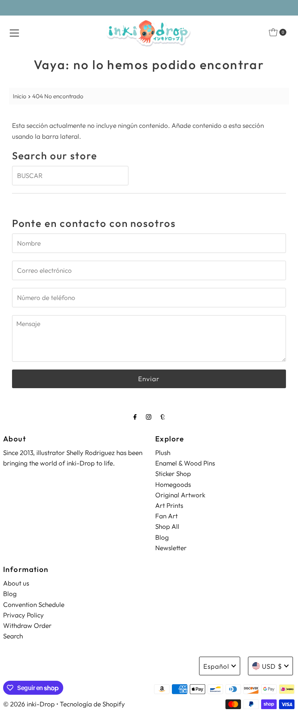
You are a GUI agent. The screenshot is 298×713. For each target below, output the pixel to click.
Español (216, 666)
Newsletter (171, 548)
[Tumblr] (163, 416)
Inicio (19, 96)
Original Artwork (180, 495)
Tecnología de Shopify (92, 704)
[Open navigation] (14, 32)
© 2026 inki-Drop (29, 704)
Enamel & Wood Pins (185, 463)
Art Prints (169, 505)
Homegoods (173, 484)
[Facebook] (135, 416)
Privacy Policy (23, 615)
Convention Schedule (33, 604)
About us (16, 583)
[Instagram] (148, 416)
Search (13, 636)
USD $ (272, 666)
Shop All (167, 526)
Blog (162, 537)
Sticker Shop (173, 473)
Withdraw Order (27, 625)
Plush (162, 452)
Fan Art (166, 516)
